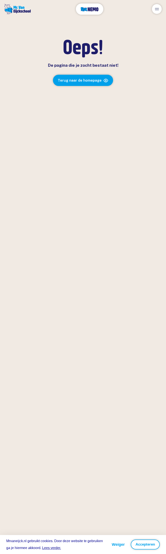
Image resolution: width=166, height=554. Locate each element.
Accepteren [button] (145, 544)
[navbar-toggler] (157, 9)
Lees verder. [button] (51, 548)
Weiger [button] (118, 544)
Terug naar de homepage (80, 80)
